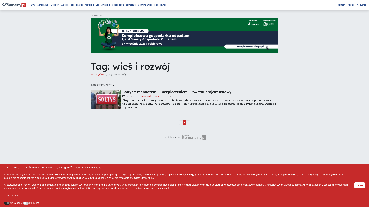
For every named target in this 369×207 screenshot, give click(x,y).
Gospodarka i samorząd (124, 5)
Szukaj (351, 5)
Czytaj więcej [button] (11, 195)
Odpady (55, 5)
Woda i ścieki (67, 5)
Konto (363, 5)
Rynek (163, 5)
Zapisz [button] (359, 185)
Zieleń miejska (103, 5)
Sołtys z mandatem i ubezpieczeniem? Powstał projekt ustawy (177, 92)
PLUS (32, 5)
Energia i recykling (85, 5)
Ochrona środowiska (148, 5)
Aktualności (42, 5)
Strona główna (98, 74)
